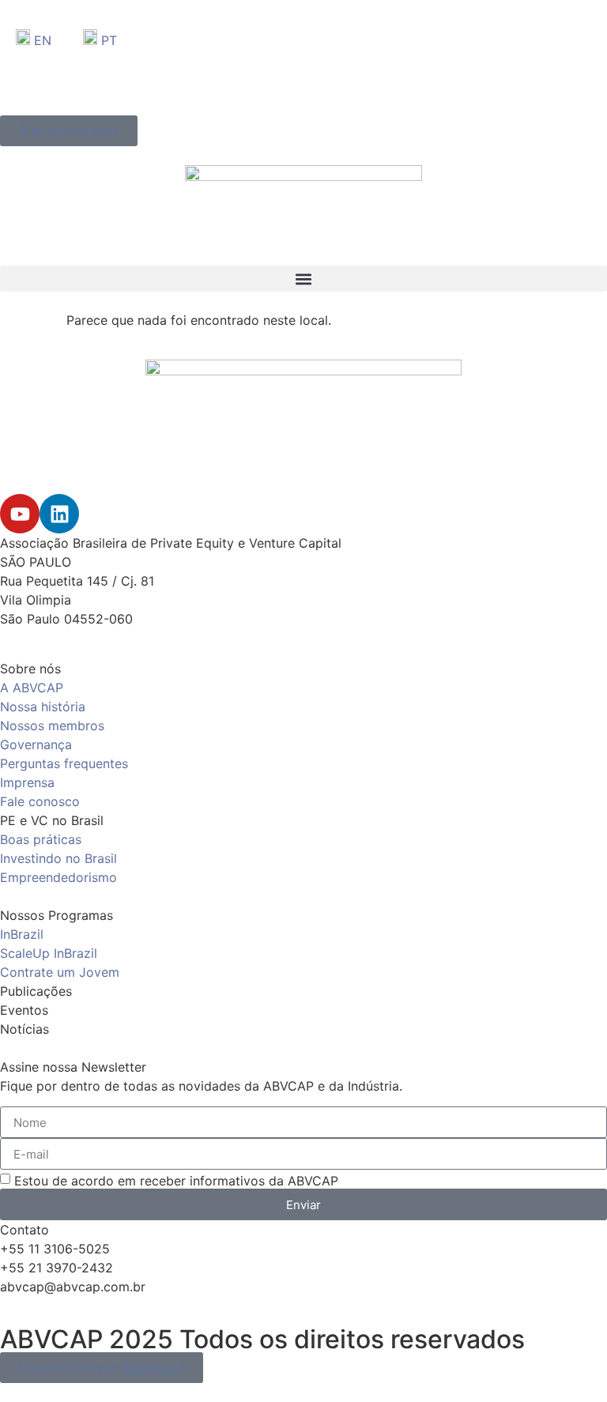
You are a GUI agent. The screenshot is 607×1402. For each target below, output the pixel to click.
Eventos (24, 1010)
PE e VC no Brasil (52, 820)
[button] (303, 279)
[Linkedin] (59, 513)
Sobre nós (30, 669)
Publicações (36, 991)
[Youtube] (20, 513)
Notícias (24, 1029)
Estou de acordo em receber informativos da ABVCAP (176, 1181)
